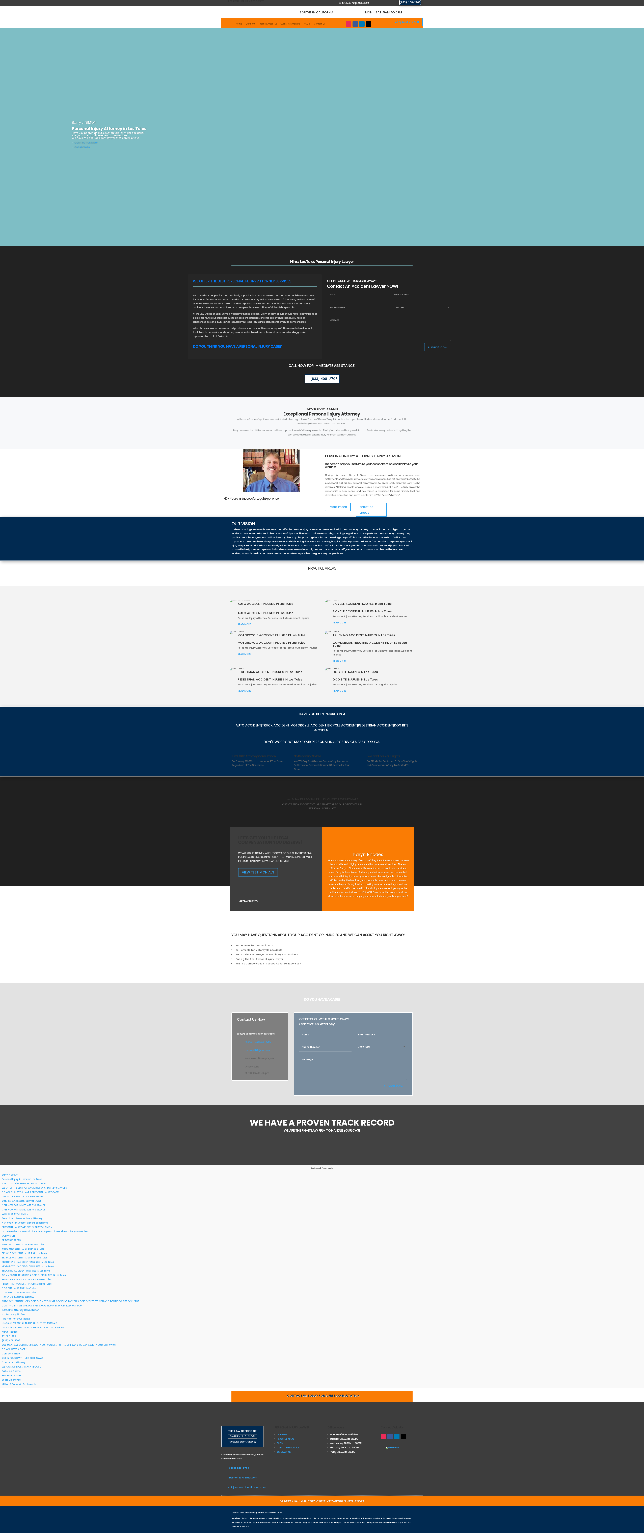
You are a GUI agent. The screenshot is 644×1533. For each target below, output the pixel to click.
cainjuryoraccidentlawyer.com (246, 1487)
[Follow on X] (368, 24)
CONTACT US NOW (86, 142)
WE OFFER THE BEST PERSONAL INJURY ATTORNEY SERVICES (34, 1187)
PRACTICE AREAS (11, 1240)
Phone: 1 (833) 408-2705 (258, 1042)
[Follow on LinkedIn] (362, 24)
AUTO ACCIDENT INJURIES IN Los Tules (23, 1244)
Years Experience (11, 1379)
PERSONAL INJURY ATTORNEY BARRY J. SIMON (27, 1227)
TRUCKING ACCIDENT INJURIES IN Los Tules (26, 1270)
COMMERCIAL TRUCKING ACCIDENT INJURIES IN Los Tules (34, 1275)
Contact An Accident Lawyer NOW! (21, 1201)
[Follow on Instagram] (348, 24)
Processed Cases (11, 1375)
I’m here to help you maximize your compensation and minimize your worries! (45, 1231)
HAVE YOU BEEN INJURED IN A (18, 1297)
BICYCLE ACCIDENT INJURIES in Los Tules (24, 1253)
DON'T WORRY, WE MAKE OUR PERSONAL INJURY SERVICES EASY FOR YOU (42, 1305)
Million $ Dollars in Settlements (19, 1384)
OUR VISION (8, 1235)
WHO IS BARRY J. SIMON (15, 1214)
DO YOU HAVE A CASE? (14, 1349)
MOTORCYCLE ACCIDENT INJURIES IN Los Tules (28, 1262)
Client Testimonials (290, 24)
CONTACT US (284, 1452)
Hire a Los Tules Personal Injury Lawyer (24, 1183)
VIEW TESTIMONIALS (258, 872)
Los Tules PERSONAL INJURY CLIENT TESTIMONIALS (29, 1323)
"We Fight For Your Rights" (16, 1318)
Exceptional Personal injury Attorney (22, 1218)
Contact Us (320, 24)
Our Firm (250, 24)
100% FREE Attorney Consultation (20, 1310)
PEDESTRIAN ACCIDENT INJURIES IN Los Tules (26, 1279)
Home (238, 24)
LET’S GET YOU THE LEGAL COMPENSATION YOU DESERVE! (33, 1327)
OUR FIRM (282, 1434)
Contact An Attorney (13, 1362)
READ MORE (244, 624)
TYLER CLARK (9, 1336)
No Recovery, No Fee (13, 1314)
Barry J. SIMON (10, 1174)
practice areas (366, 509)
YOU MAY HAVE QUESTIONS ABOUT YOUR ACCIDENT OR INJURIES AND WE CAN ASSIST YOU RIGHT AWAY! (59, 1345)
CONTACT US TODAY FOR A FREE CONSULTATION (323, 1395)
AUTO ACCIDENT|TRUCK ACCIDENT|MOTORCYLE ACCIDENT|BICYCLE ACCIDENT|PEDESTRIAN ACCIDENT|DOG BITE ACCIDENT (70, 1301)
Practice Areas (266, 24)
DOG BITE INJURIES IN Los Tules (19, 1288)
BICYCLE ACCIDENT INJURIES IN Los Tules (24, 1257)
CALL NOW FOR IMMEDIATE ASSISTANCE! (24, 1205)
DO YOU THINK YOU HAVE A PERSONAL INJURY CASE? (31, 1192)
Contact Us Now (11, 1353)
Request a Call (406, 22)
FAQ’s (307, 24)
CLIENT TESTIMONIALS (288, 1447)
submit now (437, 347)
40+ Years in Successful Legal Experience (25, 1222)
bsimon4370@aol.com (353, 3)
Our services (82, 147)
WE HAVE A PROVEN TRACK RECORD (21, 1366)
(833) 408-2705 (410, 2)
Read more (338, 506)
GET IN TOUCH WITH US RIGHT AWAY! (22, 1196)
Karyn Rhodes (9, 1331)
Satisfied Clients (11, 1371)
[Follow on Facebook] (355, 24)
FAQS (279, 1443)
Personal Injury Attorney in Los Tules (22, 1179)
